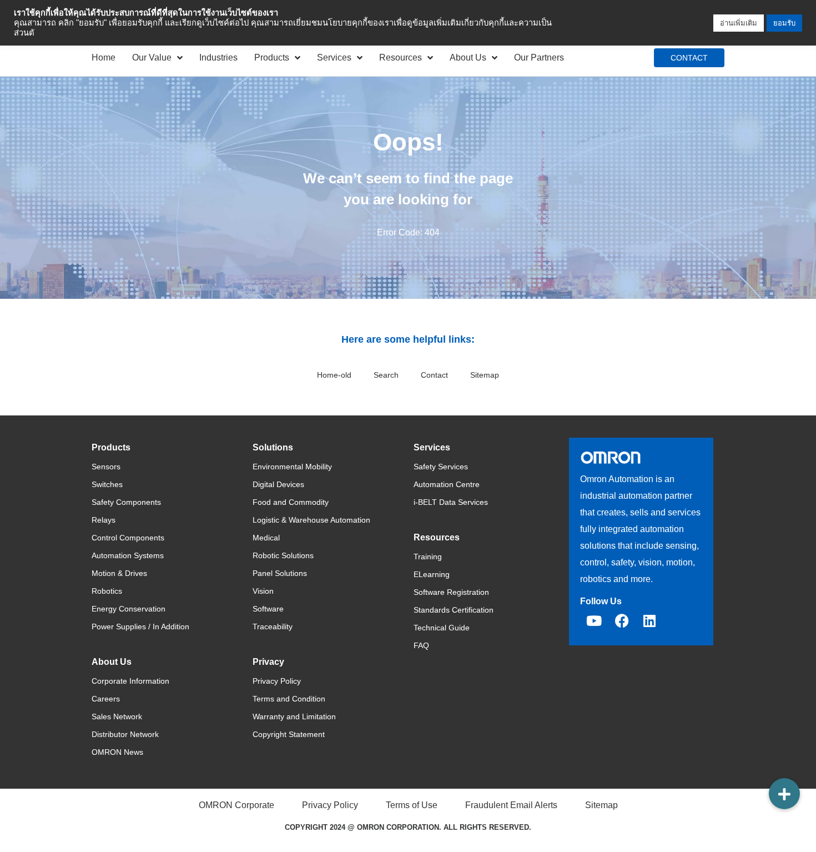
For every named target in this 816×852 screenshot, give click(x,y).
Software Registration (451, 592)
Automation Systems (128, 555)
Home (103, 57)
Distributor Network (125, 734)
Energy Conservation (128, 608)
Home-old (334, 374)
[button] (784, 793)
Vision (263, 591)
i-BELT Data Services (451, 502)
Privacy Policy (277, 680)
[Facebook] (622, 620)
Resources (400, 57)
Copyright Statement (289, 734)
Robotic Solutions (283, 555)
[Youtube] (594, 620)
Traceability (273, 626)
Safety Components (126, 502)
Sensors (106, 466)
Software (268, 608)
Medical (266, 537)
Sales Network (117, 716)
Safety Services (441, 466)
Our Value (152, 57)
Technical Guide (442, 627)
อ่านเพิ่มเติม (738, 23)
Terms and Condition (289, 698)
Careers (106, 698)
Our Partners (539, 57)
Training (428, 556)
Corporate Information (130, 680)
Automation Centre (447, 484)
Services (334, 57)
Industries (218, 57)
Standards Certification (453, 609)
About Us (468, 57)
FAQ (421, 645)
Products (271, 57)
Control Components (128, 537)
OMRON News (117, 752)
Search (386, 374)
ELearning (432, 574)
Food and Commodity (291, 502)
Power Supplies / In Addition (140, 626)
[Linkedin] (649, 620)
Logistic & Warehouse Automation (311, 519)
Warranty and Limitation (294, 716)
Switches (107, 484)
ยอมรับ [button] (784, 23)
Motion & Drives (119, 573)
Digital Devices (278, 484)
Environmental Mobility (292, 466)
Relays (103, 519)
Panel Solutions (280, 573)
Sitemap (484, 374)
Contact (434, 374)
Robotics (107, 591)
